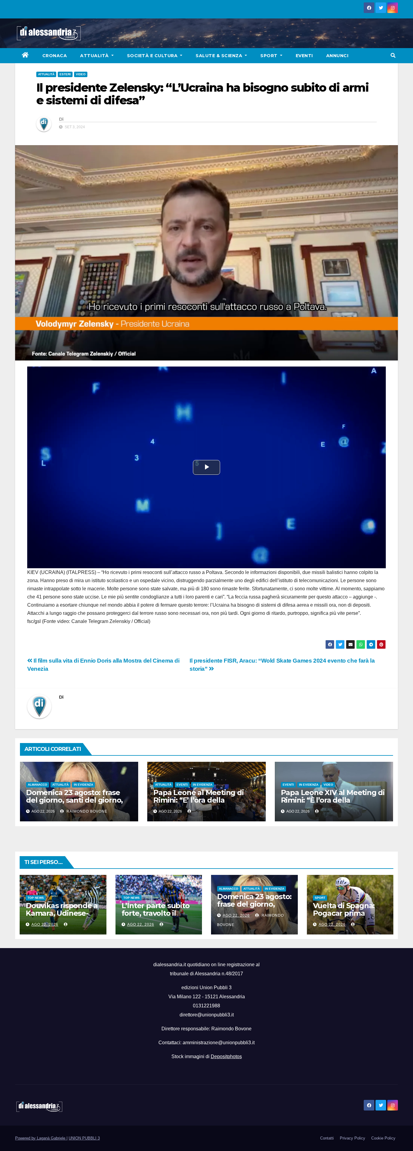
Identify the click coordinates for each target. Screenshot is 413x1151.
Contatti (327, 1138)
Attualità (95, 55)
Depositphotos (226, 1056)
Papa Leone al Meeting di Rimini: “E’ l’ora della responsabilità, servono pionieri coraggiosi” (198, 804)
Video (81, 74)
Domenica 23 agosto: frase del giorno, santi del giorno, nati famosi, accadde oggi (74, 800)
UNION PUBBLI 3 (84, 1138)
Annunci (337, 55)
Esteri (65, 74)
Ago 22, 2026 (44, 924)
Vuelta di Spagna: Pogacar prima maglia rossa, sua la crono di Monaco (347, 917)
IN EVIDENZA (83, 784)
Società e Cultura (153, 55)
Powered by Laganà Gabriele (41, 1138)
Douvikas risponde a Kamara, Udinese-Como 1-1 (62, 913)
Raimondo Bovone (86, 811)
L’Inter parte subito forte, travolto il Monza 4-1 (156, 913)
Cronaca (54, 55)
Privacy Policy (352, 1138)
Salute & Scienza (220, 55)
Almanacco (37, 784)
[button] (393, 55)
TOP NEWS (36, 897)
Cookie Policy (383, 1138)
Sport (269, 55)
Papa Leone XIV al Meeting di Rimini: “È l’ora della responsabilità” (333, 800)
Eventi (304, 55)
